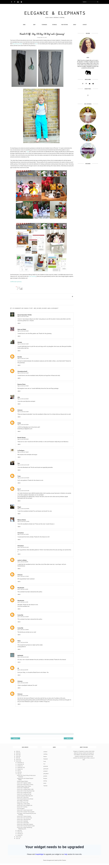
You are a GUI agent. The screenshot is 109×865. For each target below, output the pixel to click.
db (18, 668)
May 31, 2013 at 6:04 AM (23, 398)
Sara (19, 463)
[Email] (18, 1)
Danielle (20, 357)
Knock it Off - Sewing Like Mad (24, 794)
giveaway (45, 766)
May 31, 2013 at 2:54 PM (23, 534)
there (36, 43)
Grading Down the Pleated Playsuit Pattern (25, 779)
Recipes (45, 778)
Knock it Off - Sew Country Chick (24, 818)
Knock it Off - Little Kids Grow (24, 819)
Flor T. (19, 489)
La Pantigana (21, 450)
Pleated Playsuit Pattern (22, 781)
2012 (17, 837)
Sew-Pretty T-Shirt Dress (22, 800)
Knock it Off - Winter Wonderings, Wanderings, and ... (24, 828)
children (45, 751)
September (20, 767)
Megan (19, 507)
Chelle (19, 423)
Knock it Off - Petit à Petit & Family (25, 784)
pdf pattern (46, 773)
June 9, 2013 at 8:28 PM (23, 695)
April (18, 830)
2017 (17, 754)
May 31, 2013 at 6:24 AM (23, 411)
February (19, 833)
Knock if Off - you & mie (22, 802)
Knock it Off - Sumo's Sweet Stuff (24, 810)
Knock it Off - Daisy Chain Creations (25, 824)
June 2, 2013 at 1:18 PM (23, 589)
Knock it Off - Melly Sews (23, 797)
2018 (17, 753)
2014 (17, 759)
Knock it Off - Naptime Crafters (24, 783)
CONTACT (85, 24)
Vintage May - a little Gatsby (23, 803)
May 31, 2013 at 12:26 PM (23, 521)
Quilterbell (20, 655)
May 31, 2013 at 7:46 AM (23, 452)
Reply (19, 323)
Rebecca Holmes (22, 520)
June (18, 772)
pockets (45, 776)
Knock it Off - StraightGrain (23, 787)
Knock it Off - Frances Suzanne (24, 816)
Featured (45, 759)
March (18, 832)
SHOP (34, 24)
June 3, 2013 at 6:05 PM (23, 669)
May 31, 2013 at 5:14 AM (23, 344)
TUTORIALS (54, 24)
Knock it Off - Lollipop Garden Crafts (25, 789)
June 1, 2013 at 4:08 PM (23, 561)
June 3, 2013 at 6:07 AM (23, 642)
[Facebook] (11, 1)
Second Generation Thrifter (25, 315)
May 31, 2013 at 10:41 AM (23, 490)
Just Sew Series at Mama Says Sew (25, 795)
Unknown (20, 410)
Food (44, 761)
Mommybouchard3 (22, 371)
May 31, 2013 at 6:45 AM (23, 424)
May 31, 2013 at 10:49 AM (23, 508)
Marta (19, 641)
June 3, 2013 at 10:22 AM (23, 657)
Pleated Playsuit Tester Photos (24, 786)
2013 (17, 761)
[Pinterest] (14, 1)
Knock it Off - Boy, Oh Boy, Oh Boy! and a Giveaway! (26, 776)
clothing (45, 754)
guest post (45, 768)
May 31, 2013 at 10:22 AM (23, 464)
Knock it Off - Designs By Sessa (24, 792)
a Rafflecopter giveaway (15, 281)
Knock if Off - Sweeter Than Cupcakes (25, 811)
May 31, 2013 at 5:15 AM (23, 358)
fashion (45, 756)
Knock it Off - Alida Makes (23, 822)
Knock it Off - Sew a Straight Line (24, 805)
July (18, 770)
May (18, 774)
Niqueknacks (21, 587)
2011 (17, 838)
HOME (24, 24)
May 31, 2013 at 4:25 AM (23, 316)
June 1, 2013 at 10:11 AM (23, 547)
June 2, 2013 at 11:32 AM (23, 576)
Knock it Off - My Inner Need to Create (26, 826)
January (19, 835)
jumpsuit (45, 771)
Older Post (68, 738)
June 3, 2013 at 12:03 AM (23, 616)
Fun (44, 764)
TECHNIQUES (44, 24)
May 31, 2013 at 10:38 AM (23, 477)
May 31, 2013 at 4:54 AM (23, 331)
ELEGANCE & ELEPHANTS (55, 13)
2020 (17, 751)
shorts (44, 783)
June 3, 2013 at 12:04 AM (23, 629)
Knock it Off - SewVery (22, 807)
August (19, 769)
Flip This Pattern (21, 808)
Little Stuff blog (32, 276)
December (20, 762)
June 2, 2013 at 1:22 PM (23, 602)
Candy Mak (20, 615)
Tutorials (45, 785)
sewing (45, 781)
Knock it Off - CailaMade (22, 821)
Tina (28, 151)
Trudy (19, 476)
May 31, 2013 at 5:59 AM (23, 386)
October (19, 766)
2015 (17, 758)
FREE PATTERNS (64, 24)
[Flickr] (21, 1)
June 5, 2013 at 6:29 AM (23, 682)
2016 (17, 756)
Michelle (20, 342)
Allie (19, 397)
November (20, 764)
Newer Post (15, 738)
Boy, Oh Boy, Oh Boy (17, 43)
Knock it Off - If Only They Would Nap (25, 791)
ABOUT (74, 24)
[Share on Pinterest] (72, 297)
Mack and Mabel (22, 329)
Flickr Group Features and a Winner (25, 799)
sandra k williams (22, 560)
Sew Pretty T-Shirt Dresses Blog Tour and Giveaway (26, 814)
